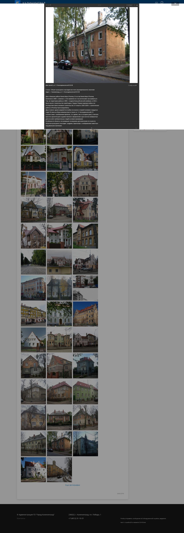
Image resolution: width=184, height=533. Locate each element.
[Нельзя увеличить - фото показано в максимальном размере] (134, 5)
